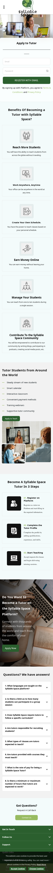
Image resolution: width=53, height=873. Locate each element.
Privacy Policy (34, 92)
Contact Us (26, 817)
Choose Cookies (36, 868)
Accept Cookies (18, 868)
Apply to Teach (11, 418)
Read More (41, 864)
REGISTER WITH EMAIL (26, 80)
